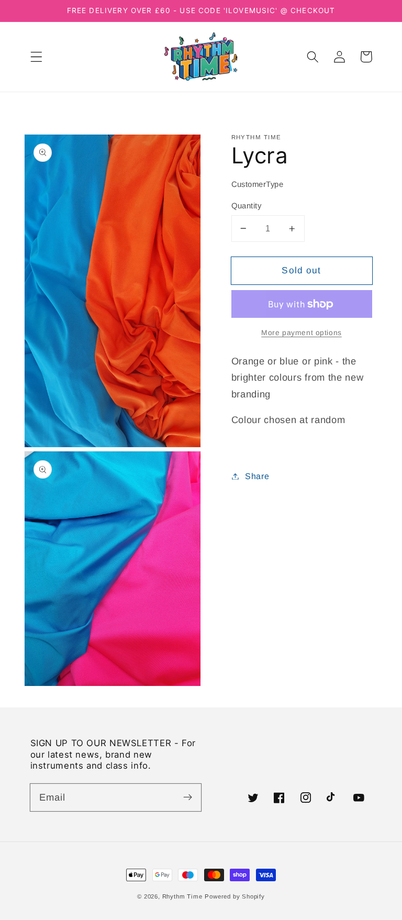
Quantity (246, 205)
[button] (36, 56)
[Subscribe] (187, 797)
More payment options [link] (301, 333)
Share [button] (257, 476)
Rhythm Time (182, 896)
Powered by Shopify (235, 896)
